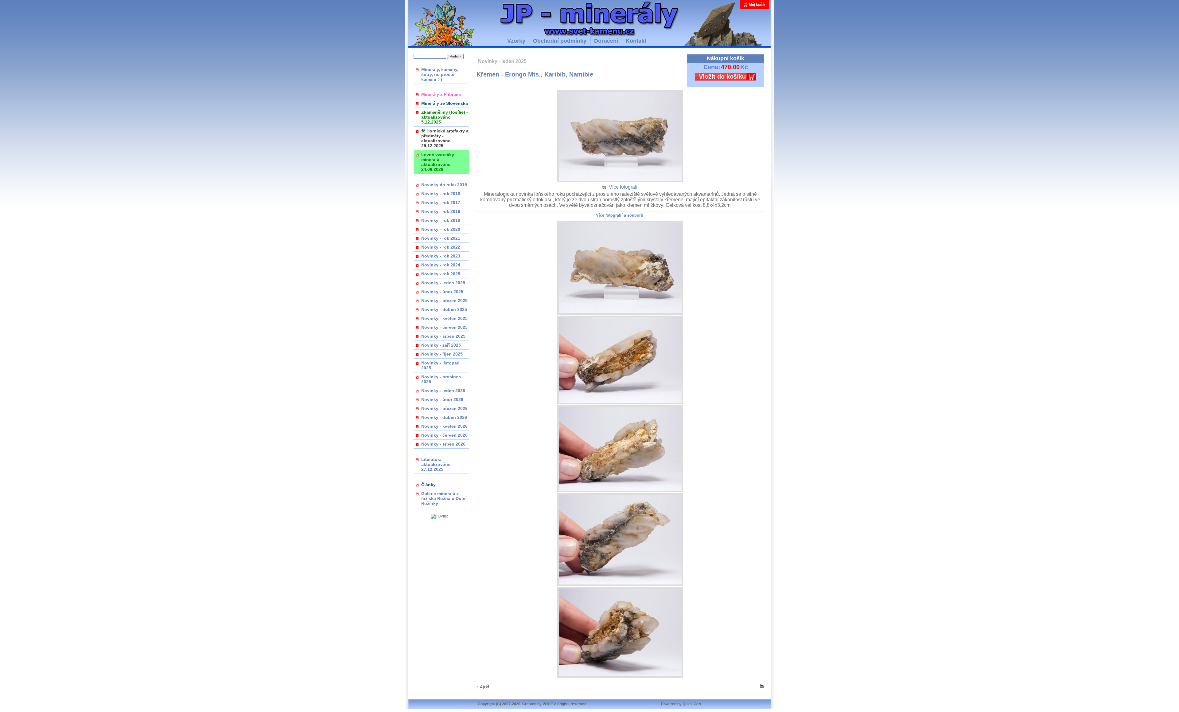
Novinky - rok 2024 (440, 264)
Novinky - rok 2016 (440, 193)
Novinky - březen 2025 (444, 300)
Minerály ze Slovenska (444, 103)
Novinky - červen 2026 (444, 435)
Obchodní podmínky (559, 41)
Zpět (484, 686)
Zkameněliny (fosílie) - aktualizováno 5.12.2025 (444, 117)
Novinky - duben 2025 (444, 309)
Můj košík (757, 4)
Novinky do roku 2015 (444, 184)
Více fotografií (624, 187)
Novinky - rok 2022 (440, 247)
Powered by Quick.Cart (681, 704)
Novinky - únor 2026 (442, 399)
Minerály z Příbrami (441, 94)
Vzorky (516, 41)
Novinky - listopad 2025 (440, 365)
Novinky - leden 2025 (443, 282)
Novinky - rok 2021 (440, 238)
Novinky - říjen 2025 (442, 354)
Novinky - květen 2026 (444, 426)
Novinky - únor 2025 (442, 291)
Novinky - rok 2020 (440, 229)
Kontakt (636, 41)
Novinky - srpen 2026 (443, 444)
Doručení (606, 41)
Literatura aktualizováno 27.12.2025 (436, 464)
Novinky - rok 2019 (440, 220)
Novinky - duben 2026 (444, 417)
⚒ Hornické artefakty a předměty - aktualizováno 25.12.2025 (445, 138)
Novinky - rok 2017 (440, 202)
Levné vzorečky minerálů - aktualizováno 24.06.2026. (437, 162)
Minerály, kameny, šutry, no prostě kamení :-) (439, 74)
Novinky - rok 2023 (440, 256)
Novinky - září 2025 (441, 345)
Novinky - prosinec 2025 (441, 379)
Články (428, 484)
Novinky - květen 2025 (444, 318)
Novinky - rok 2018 (440, 211)
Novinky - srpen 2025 (443, 336)
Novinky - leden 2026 (443, 390)
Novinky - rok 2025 (440, 273)
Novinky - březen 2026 (444, 408)
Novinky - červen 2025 (444, 327)
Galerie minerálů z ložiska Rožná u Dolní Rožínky (444, 498)
